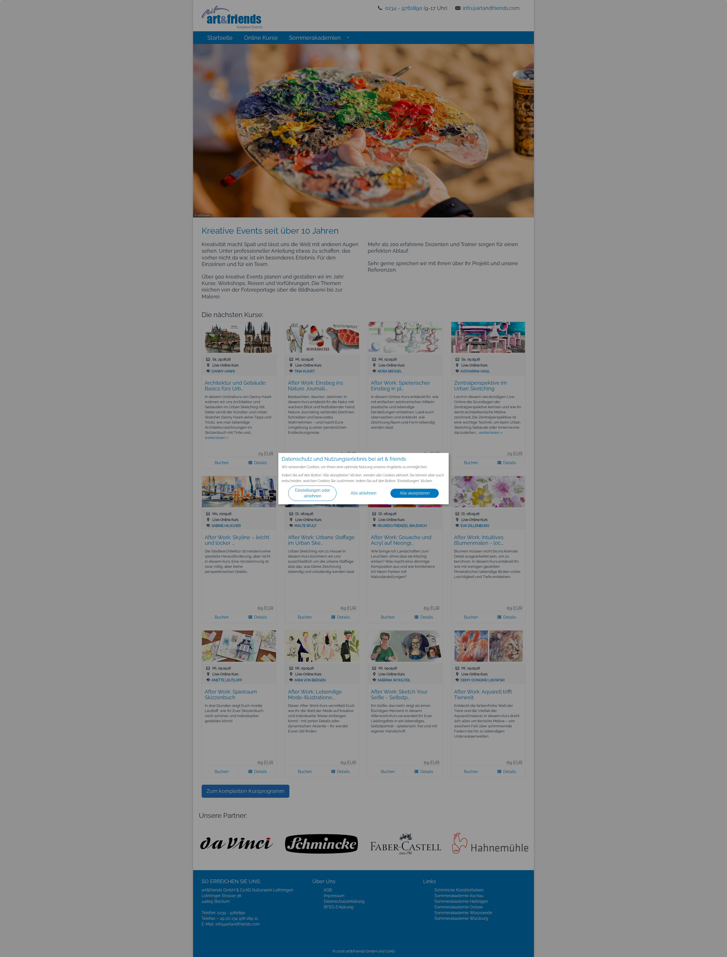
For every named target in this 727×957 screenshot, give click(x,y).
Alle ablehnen (363, 493)
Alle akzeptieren (415, 493)
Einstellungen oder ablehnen (312, 493)
